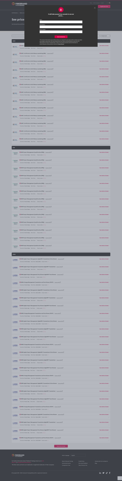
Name (41, 19)
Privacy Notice (61, 44)
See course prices (61, 36)
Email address (42, 24)
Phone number (42, 29)
